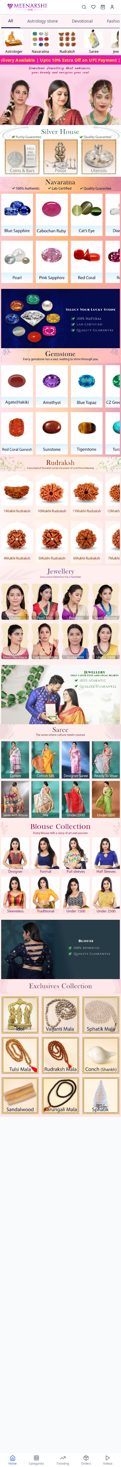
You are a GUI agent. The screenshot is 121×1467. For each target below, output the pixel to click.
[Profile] (112, 7)
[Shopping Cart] (103, 7)
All (10, 20)
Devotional (82, 21)
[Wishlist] (93, 7)
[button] (22, 156)
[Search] (84, 7)
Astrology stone (42, 21)
